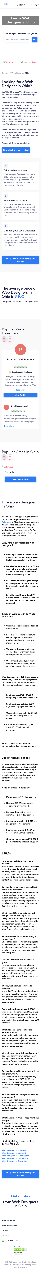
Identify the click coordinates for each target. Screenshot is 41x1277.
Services (5, 73)
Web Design (17, 73)
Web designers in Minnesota (15, 1158)
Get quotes (20, 1196)
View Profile (20, 395)
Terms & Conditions (13, 1264)
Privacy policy (20, 1267)
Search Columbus (21, 479)
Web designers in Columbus (14, 1161)
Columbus (6, 522)
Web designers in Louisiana (14, 1150)
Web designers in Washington (15, 1155)
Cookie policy (29, 1264)
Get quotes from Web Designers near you (20, 259)
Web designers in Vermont (14, 1153)
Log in (36, 4)
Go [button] (34, 39)
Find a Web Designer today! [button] (16, 150)
